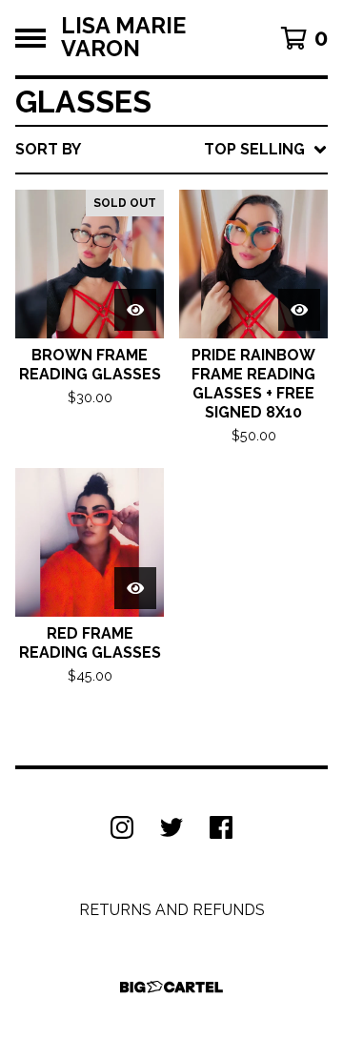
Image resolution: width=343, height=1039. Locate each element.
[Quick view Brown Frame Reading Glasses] (135, 310)
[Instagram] (122, 827)
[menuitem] (171, 150)
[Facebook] (221, 827)
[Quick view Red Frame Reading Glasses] (135, 588)
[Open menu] (30, 38)
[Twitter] (171, 827)
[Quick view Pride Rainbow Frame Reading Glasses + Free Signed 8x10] (299, 310)
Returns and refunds (172, 910)
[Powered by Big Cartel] (171, 987)
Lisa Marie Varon (123, 37)
